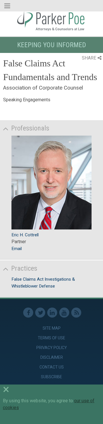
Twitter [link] (40, 313)
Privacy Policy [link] (51, 347)
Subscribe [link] (51, 377)
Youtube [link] (64, 313)
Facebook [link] (28, 313)
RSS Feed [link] (76, 313)
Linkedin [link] (52, 313)
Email (16, 248)
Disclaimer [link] (51, 357)
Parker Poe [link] (51, 20)
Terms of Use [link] (51, 338)
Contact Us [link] (51, 367)
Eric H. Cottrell (25, 234)
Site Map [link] (52, 328)
